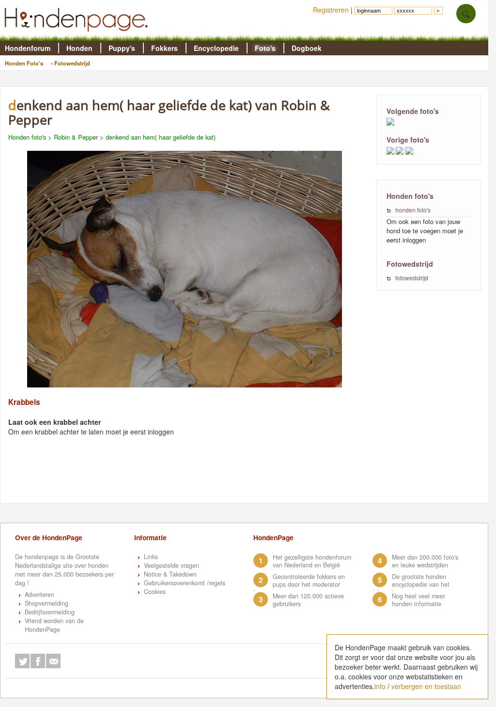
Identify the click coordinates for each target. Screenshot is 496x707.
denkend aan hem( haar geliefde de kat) (161, 137)
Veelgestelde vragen (171, 565)
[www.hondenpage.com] (78, 36)
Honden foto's (27, 137)
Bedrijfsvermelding (50, 612)
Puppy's (121, 48)
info (380, 686)
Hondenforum (27, 48)
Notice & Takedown (170, 574)
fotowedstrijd (411, 277)
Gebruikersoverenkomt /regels (184, 582)
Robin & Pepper (76, 137)
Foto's (265, 48)
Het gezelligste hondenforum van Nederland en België (312, 561)
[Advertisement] (189, 479)
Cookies (155, 591)
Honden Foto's (24, 63)
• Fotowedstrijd (70, 63)
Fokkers (164, 48)
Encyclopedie (216, 48)
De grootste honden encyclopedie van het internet (411, 584)
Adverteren (39, 594)
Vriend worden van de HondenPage (54, 625)
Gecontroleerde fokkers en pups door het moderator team (299, 584)
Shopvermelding (46, 603)
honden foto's (413, 210)
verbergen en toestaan (426, 686)
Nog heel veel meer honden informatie (418, 600)
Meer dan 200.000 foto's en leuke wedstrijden (425, 561)
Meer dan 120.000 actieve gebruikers (308, 600)
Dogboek (307, 48)
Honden (79, 48)
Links (151, 556)
